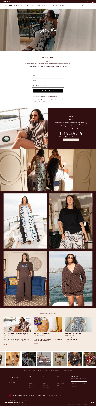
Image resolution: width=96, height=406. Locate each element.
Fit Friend (59, 390)
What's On (45, 385)
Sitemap (85, 404)
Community (59, 387)
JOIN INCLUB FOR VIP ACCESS (71, 139)
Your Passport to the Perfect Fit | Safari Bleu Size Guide (16, 334)
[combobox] (35, 85)
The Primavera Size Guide (41, 334)
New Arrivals (32, 378)
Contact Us (45, 383)
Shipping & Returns (47, 381)
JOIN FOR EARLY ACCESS (48, 91)
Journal (59, 381)
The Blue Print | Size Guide (73, 334)
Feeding (30, 381)
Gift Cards (31, 390)
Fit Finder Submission (62, 383)
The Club (54, 5)
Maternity (31, 383)
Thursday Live (63, 5)
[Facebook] (14, 382)
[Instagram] (9, 382)
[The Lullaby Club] (11, 5)
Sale (33, 5)
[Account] (82, 5)
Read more (5, 344)
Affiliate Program (47, 387)
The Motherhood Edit (43, 5)
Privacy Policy (71, 404)
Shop (27, 5)
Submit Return (46, 378)
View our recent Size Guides (48, 314)
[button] (92, 402)
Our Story (59, 378)
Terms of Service (79, 404)
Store (58, 385)
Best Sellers (31, 385)
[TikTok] (11, 382)
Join (85, 383)
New (22, 5)
